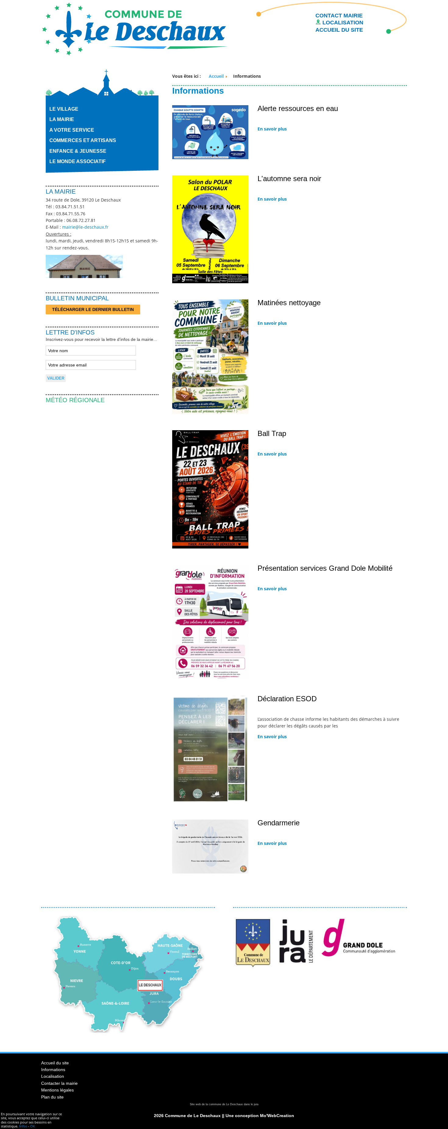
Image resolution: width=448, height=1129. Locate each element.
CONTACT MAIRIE (339, 16)
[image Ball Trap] (210, 547)
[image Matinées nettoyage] (210, 412)
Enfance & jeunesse (77, 151)
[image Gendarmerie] (210, 872)
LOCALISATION (342, 23)
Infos (23, 1126)
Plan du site (52, 1097)
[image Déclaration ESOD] (210, 801)
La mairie (61, 119)
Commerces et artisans (82, 140)
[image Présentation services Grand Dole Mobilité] (210, 677)
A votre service (71, 130)
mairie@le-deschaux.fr (85, 227)
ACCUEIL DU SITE (339, 30)
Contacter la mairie (59, 1083)
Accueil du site (55, 1062)
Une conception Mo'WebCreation (260, 1115)
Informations (53, 1069)
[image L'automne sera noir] (210, 281)
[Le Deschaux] (135, 28)
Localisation (52, 1076)
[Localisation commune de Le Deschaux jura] (128, 1034)
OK (32, 1126)
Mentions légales (57, 1090)
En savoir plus (272, 129)
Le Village (63, 109)
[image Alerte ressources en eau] (210, 157)
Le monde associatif (77, 161)
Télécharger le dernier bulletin (93, 309)
